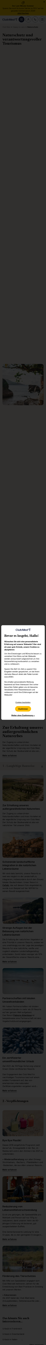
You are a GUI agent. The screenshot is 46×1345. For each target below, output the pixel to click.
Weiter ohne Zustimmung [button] (23, 715)
